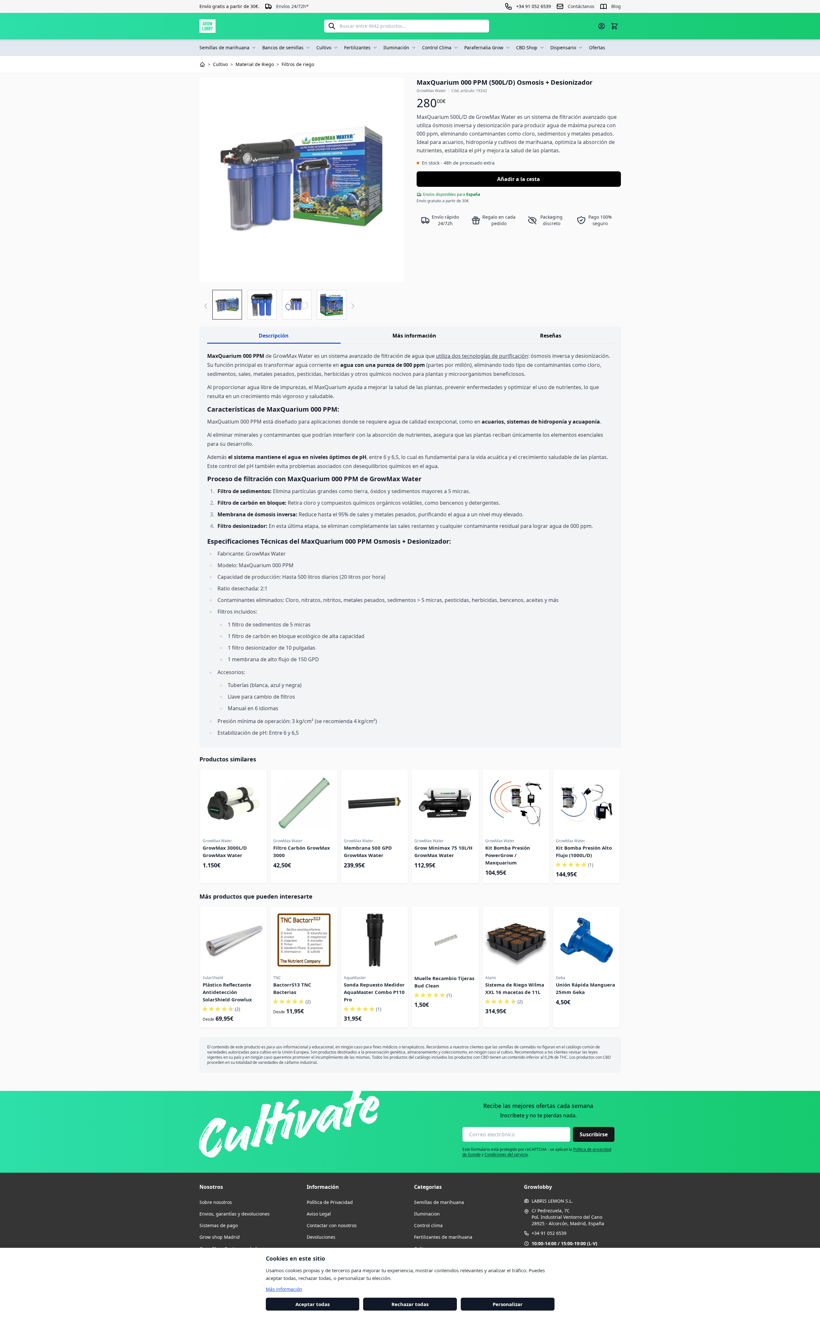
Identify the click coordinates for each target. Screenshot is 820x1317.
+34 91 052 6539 (549, 1233)
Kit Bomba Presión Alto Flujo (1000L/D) (584, 851)
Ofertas (597, 47)
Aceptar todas (312, 1304)
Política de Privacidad (330, 1202)
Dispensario (563, 47)
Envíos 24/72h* (292, 6)
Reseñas (550, 335)
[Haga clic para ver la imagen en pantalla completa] (301, 180)
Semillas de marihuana (224, 47)
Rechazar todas (410, 1304)
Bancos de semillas (283, 47)
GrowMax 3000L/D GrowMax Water (225, 851)
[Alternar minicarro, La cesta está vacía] (614, 26)
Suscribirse (594, 1134)
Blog (616, 6)
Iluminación (396, 47)
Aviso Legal (319, 1214)
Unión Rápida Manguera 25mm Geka (585, 988)
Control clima (428, 1225)
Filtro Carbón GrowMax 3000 (301, 851)
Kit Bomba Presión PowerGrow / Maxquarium (507, 855)
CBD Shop (526, 47)
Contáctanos (581, 6)
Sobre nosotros (215, 1202)
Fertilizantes (357, 47)
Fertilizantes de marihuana (443, 1237)
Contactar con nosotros (332, 1225)
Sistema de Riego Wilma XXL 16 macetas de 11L (514, 988)
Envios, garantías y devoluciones (234, 1214)
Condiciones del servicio (506, 1154)
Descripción (274, 335)
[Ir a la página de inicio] (207, 26)
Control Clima (436, 47)
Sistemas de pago (218, 1225)
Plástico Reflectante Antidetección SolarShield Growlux (227, 992)
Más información (414, 335)
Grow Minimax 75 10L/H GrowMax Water (443, 851)
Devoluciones (321, 1237)
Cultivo (323, 47)
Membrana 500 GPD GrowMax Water (368, 851)
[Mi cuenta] (601, 26)
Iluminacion (427, 1214)
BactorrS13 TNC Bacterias (292, 988)
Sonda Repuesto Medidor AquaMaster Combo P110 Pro (374, 992)
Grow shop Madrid (219, 1237)
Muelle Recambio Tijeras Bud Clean (444, 982)
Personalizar (508, 1304)
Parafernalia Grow (483, 47)
